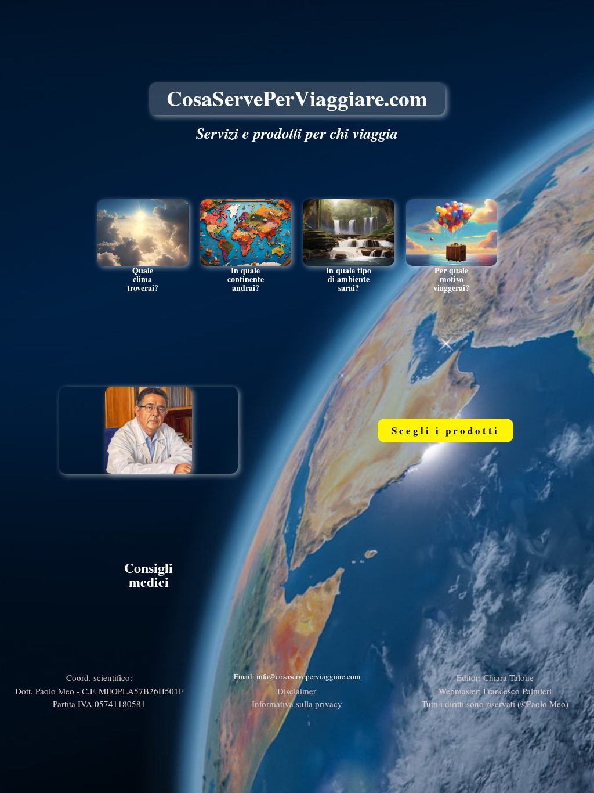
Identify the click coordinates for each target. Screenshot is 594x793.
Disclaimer (296, 691)
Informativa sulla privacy (297, 703)
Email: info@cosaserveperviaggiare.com (297, 676)
